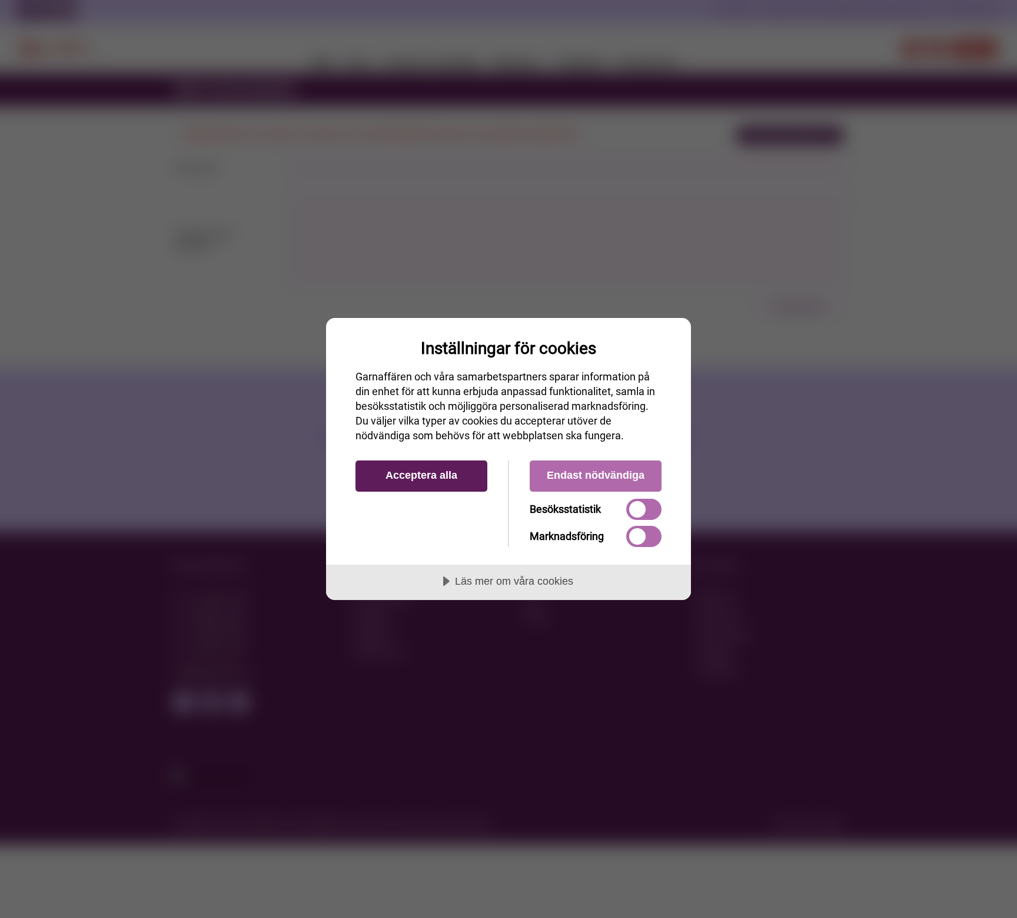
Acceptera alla (421, 475)
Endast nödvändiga (595, 475)
